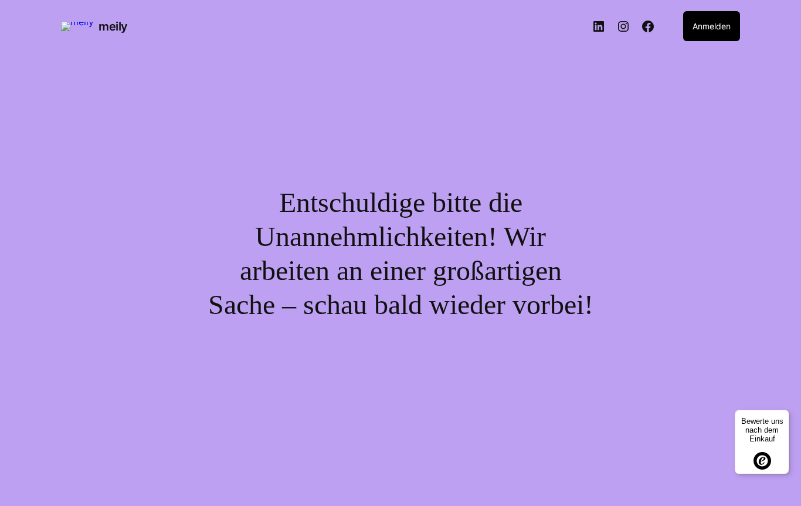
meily (113, 26)
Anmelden (712, 26)
